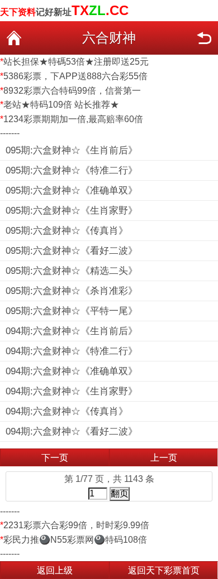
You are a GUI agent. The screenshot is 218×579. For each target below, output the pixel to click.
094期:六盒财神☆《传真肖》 (67, 411)
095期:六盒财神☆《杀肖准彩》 (72, 291)
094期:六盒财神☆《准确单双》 (72, 371)
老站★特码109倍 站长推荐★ (61, 104)
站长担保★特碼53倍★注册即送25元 (76, 61)
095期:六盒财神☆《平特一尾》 (72, 311)
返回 (204, 38)
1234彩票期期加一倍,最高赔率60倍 (73, 119)
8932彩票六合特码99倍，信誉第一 (72, 90)
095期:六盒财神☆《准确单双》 (72, 190)
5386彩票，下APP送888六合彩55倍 (75, 76)
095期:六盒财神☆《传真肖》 (67, 230)
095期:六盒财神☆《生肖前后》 (72, 150)
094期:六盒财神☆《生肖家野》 (72, 391)
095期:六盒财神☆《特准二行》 (72, 170)
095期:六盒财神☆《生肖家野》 (72, 210)
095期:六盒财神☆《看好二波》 (72, 250)
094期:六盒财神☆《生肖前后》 (72, 331)
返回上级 (55, 570)
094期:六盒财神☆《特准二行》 (72, 351)
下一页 (54, 457)
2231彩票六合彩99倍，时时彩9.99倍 (76, 525)
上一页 (163, 457)
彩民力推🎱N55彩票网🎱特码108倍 (75, 539)
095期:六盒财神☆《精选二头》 (72, 271)
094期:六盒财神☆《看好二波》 (72, 431)
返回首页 (14, 38)
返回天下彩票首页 (164, 570)
